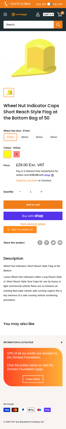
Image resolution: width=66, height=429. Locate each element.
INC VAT (57, 4)
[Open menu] (5, 14)
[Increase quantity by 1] (41, 191)
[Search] (58, 24)
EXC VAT (41, 4)
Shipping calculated (27, 180)
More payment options (33, 223)
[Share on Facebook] (39, 242)
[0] (59, 14)
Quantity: (9, 191)
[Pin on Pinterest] (46, 242)
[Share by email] (60, 242)
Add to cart (33, 204)
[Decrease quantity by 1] (20, 191)
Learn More (33, 379)
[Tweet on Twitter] (53, 242)
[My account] (38, 14)
